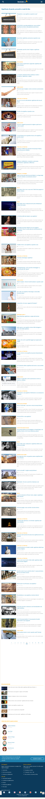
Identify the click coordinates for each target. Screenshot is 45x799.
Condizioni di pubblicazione (8, 780)
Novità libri (5, 770)
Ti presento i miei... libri (29, 772)
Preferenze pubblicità (7, 784)
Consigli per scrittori (29, 770)
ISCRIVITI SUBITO (37, 758)
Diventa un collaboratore (7, 774)
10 (38, 642)
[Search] (3, 2)
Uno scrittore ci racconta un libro (31, 774)
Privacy (4, 782)
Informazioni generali (7, 778)
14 (42, 642)
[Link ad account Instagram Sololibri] (14, 792)
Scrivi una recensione (7, 772)
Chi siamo (5, 786)
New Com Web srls (25, 794)
